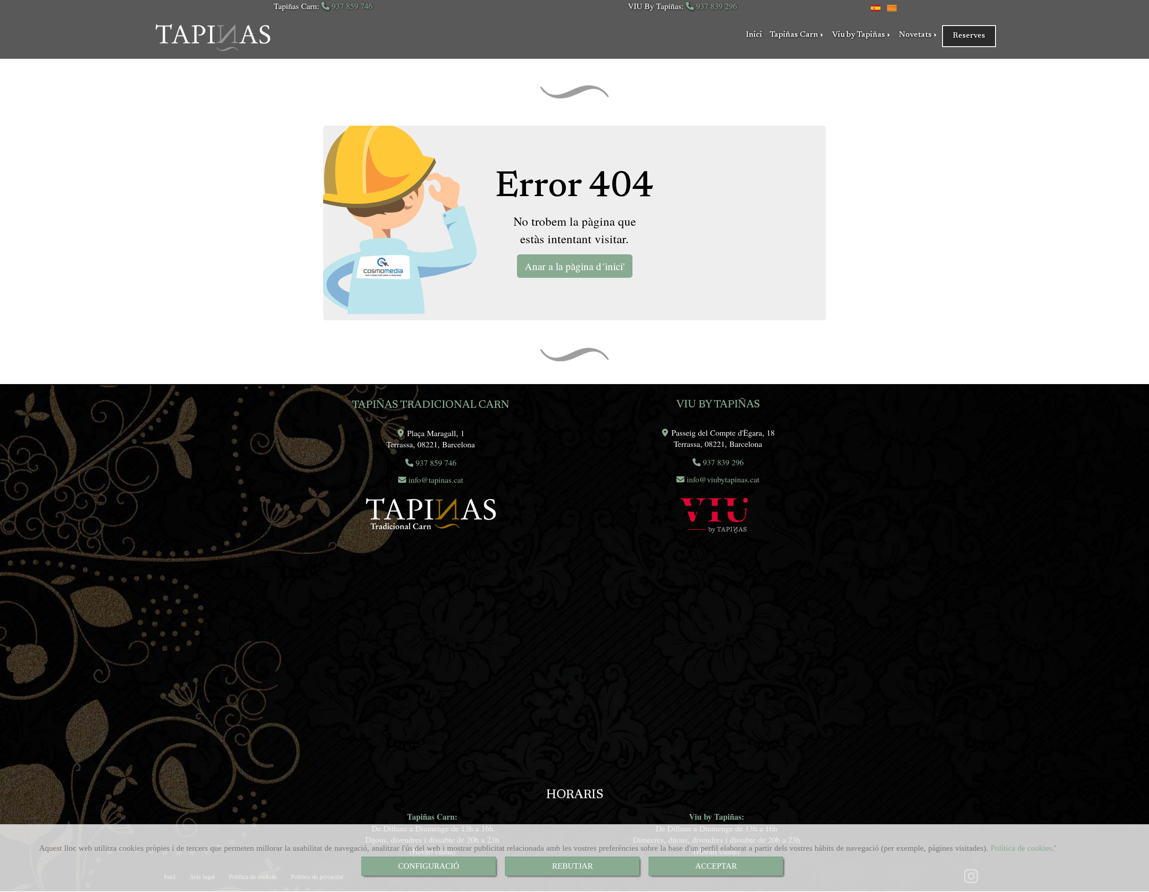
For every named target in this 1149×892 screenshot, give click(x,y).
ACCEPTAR (716, 865)
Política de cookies (1021, 848)
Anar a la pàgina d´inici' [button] (575, 266)
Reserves (969, 36)
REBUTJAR (572, 865)
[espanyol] (876, 6)
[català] (892, 6)
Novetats (916, 35)
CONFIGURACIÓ (428, 865)
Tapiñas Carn (795, 35)
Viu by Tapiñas (859, 35)
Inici (754, 35)
